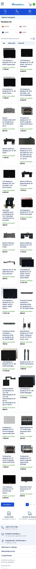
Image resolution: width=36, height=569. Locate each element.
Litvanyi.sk (11, 562)
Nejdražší (21, 43)
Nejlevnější (11, 43)
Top (4, 43)
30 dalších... (7, 504)
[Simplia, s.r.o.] (18, 568)
